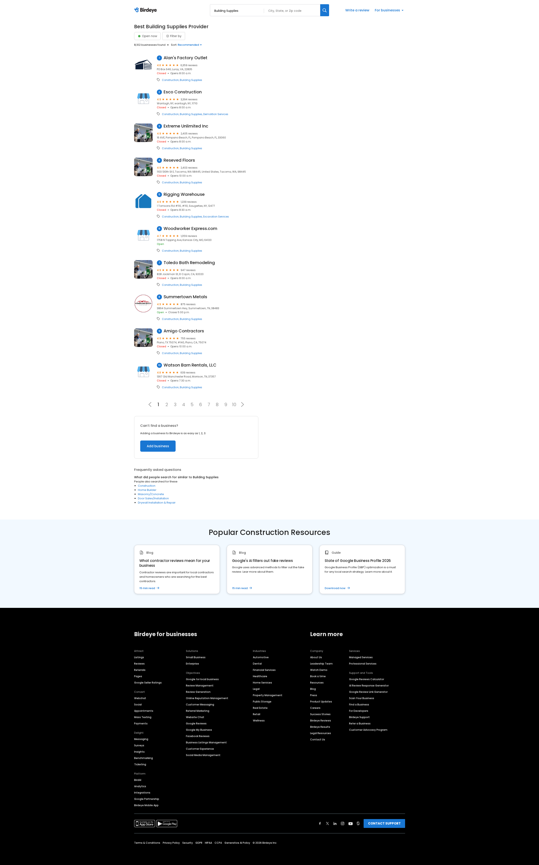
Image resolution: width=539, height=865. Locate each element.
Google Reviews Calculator (366, 679)
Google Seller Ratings (148, 682)
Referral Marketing (197, 711)
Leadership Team (321, 663)
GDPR (198, 843)
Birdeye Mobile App (146, 805)
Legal (256, 689)
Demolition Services (215, 114)
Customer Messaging (200, 704)
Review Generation (198, 692)
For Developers (358, 711)
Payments (141, 723)
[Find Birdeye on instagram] (342, 823)
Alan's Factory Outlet (185, 57)
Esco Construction (183, 92)
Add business (158, 446)
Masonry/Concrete (151, 494)
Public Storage (262, 701)
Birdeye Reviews (320, 720)
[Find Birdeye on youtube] (350, 823)
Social (138, 704)
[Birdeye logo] (146, 10)
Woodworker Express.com (190, 228)
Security (187, 843)
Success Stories (320, 714)
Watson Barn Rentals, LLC (190, 365)
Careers (315, 708)
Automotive (261, 657)
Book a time (318, 676)
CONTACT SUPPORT (384, 823)
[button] (243, 404)
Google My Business (199, 730)
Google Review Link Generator (368, 692)
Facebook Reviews (197, 736)
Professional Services (362, 663)
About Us (316, 657)
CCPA (218, 843)
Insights (139, 752)
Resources (317, 682)
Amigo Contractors (184, 331)
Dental (257, 663)
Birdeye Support (359, 717)
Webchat (140, 698)
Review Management (199, 685)
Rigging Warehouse (184, 194)
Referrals (139, 670)
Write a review (357, 10)
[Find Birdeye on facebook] (320, 823)
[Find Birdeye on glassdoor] (358, 823)
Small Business (195, 657)
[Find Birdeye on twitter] (327, 823)
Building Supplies (191, 80)
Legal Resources (320, 733)
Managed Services (361, 657)
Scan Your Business (361, 698)
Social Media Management (203, 755)
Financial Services (264, 670)
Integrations (142, 792)
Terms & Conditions (147, 843)
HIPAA (208, 843)
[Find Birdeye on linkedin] (335, 823)
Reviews (139, 663)
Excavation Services (216, 216)
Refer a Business (360, 723)
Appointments (143, 711)
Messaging (141, 739)
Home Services (262, 682)
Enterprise (192, 663)
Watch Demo (318, 670)
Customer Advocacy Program (368, 730)
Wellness (259, 720)
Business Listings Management (206, 742)
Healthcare (260, 676)
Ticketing (140, 764)
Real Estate (260, 708)
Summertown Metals (185, 297)
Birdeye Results (320, 727)
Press (313, 695)
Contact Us (317, 739)
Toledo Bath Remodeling (189, 262)
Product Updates (321, 701)
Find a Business (359, 704)
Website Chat (195, 717)
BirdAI (137, 780)
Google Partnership (146, 799)
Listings (139, 657)
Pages (138, 676)
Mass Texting (142, 717)
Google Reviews (196, 723)
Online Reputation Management (207, 698)
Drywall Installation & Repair (157, 503)
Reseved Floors (179, 160)
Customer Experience (200, 749)
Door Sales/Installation (153, 498)
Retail (256, 714)
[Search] (324, 10)
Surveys (139, 745)
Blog (313, 689)
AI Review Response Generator (369, 685)
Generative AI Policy (237, 843)
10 (234, 404)
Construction (170, 80)
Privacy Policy (171, 843)
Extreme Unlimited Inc (186, 126)
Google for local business (202, 679)
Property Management (267, 695)
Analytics (140, 786)
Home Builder (147, 490)
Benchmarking (143, 758)
